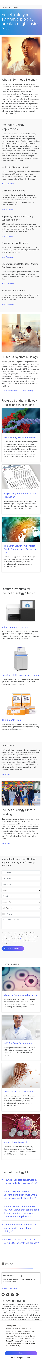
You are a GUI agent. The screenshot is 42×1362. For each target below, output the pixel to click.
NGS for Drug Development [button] (18, 1043)
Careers (4, 1289)
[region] (21, 1341)
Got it (21, 1353)
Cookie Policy (30, 1343)
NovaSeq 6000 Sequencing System (20, 675)
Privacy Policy (14, 1346)
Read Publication (8, 184)
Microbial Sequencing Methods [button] (20, 995)
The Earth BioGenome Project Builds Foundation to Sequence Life (20, 549)
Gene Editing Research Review (20, 437)
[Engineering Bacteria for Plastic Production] (21, 477)
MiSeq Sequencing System (16, 627)
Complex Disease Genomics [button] (18, 1091)
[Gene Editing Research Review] (21, 421)
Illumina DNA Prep (11, 720)
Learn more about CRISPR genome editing (17, 391)
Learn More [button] (6, 774)
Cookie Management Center (17, 1341)
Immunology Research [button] (16, 1142)
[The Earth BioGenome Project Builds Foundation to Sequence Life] (21, 529)
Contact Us (13, 1289)
